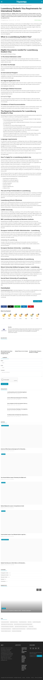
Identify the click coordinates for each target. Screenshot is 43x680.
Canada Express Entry (22, 621)
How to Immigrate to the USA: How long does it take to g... (17, 403)
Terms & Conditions (38, 677)
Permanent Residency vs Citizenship (7, 626)
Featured (2, 579)
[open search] (42, 1)
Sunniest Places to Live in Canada (21, 351)
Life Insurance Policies (5, 621)
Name (2, 360)
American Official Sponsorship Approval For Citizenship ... (17, 397)
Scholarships (31, 626)
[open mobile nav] (1, 1)
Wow (37, 318)
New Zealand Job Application (6, 628)
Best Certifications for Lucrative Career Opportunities (23, 624)
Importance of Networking (16, 631)
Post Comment (4, 384)
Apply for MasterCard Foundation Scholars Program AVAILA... (24, 658)
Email (2, 365)
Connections (3, 581)
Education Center (4, 577)
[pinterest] (38, 648)
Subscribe (39, 656)
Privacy (32, 677)
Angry (26, 318)
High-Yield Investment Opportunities (21, 626)
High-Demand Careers (14, 621)
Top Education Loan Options (31, 628)
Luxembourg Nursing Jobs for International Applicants (17, 392)
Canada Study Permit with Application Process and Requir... (24, 667)
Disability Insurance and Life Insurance (18, 628)
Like (3, 318)
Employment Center (5, 575)
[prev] (37, 589)
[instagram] (36, 648)
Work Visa (29, 621)
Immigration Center (7, 5)
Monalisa (10, 327)
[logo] (21, 1)
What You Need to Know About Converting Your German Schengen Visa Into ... (6, 352)
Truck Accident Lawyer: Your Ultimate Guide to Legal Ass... (13, 534)
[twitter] (33, 648)
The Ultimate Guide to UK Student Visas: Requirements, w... (17, 414)
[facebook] (31, 648)
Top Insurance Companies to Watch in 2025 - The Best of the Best (16, 610)
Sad (31, 318)
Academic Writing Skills (36, 621)
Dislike (9, 318)
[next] (40, 589)
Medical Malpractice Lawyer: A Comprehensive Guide (12, 506)
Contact (23, 677)
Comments (5, 357)
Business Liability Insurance (6, 631)
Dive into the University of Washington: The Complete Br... (17, 409)
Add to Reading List (38, 20)
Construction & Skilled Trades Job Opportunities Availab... (24, 650)
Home (2, 5)
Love (15, 318)
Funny (20, 318)
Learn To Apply (37, 301)
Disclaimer (28, 677)
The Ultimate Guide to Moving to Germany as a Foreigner (35, 352)
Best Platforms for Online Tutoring (7, 624)
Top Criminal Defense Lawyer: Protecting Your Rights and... (14, 477)
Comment (3, 370)
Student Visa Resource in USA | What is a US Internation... (13, 563)
